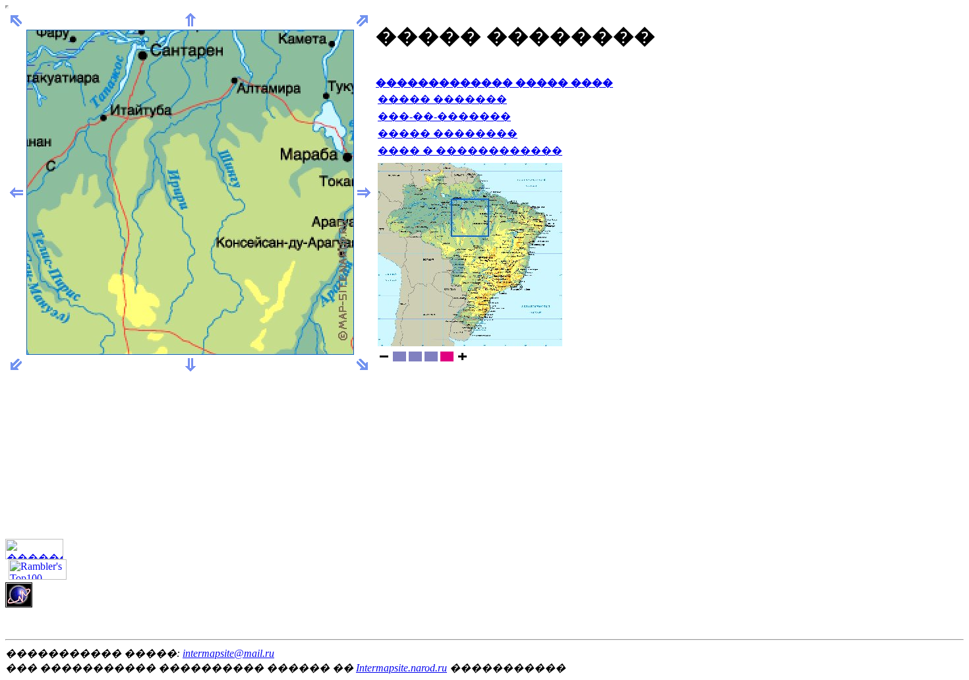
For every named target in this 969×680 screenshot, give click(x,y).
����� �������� (447, 133)
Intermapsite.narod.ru (401, 667)
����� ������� (442, 99)
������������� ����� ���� (494, 82)
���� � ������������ (470, 150)
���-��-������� (444, 116)
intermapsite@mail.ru (228, 653)
